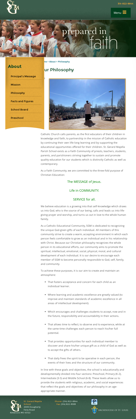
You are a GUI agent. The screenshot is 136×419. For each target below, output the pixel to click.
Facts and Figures (22, 101)
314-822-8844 (125, 3)
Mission (15, 84)
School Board (19, 109)
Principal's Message (23, 76)
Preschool (17, 118)
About (52, 61)
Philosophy (64, 61)
